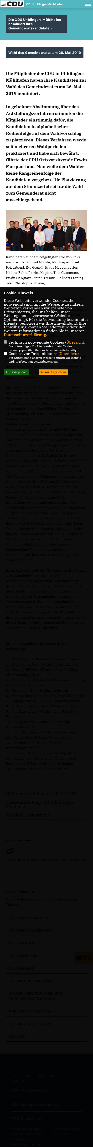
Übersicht (75, 342)
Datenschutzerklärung (25, 334)
